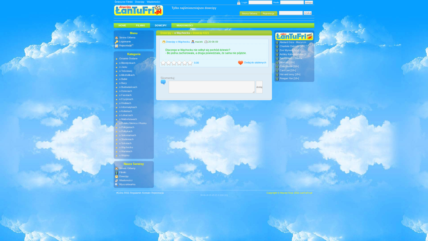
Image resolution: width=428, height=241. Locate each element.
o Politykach (125, 131)
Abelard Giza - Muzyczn (293, 42)
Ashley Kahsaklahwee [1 (293, 54)
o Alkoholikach (127, 75)
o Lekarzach (126, 115)
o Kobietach (125, 111)
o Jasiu (123, 67)
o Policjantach (126, 127)
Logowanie (125, 41)
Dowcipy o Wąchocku (178, 41)
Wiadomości (153, 1)
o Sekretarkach (127, 135)
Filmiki (140, 25)
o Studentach (126, 139)
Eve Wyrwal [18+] (289, 50)
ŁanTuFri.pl (306, 192)
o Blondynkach (127, 63)
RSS (126, 192)
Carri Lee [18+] (288, 70)
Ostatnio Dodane (128, 58)
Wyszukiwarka (127, 184)
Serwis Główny (127, 168)
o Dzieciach (125, 91)
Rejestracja (125, 45)
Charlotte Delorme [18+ (292, 46)
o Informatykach (128, 107)
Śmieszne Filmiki (124, 1)
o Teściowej (125, 71)
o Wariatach (125, 151)
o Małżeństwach (128, 119)
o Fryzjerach (126, 99)
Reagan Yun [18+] (289, 78)
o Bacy (123, 83)
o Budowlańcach (128, 87)
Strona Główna (127, 37)
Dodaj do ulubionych (255, 62)
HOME (122, 25)
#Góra (119, 192)
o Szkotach (125, 143)
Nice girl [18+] (287, 62)
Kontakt (146, 192)
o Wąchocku (182, 33)
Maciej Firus (286, 192)
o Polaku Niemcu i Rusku (132, 123)
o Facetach (125, 95)
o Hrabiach (125, 103)
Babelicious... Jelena (291, 58)
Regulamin (135, 192)
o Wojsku (124, 155)
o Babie (123, 79)
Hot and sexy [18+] (290, 74)
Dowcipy (139, 1)
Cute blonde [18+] (289, 66)
